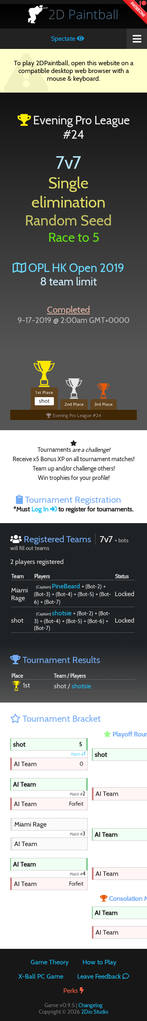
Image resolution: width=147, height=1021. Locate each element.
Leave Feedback (99, 976)
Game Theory (50, 962)
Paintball (83, 14)
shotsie (61, 613)
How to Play (99, 962)
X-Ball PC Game (40, 976)
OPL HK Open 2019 (75, 268)
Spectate (64, 38)
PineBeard (66, 586)
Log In (40, 509)
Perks (71, 990)
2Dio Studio (94, 1011)
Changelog (90, 1005)
